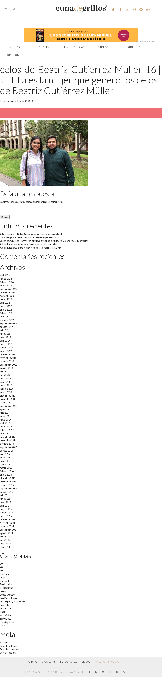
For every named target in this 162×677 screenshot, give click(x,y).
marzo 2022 (6, 306)
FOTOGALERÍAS (68, 662)
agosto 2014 (6, 533)
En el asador (6, 584)
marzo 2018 (6, 385)
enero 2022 (6, 309)
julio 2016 (5, 454)
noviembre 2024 (8, 296)
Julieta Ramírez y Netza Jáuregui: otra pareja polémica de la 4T (31, 234)
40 (1, 567)
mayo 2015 (5, 502)
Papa (2, 611)
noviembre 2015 (8, 481)
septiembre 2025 (8, 289)
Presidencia (131, 47)
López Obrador (8, 594)
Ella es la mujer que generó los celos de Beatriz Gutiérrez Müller (79, 85)
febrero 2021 (7, 313)
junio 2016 (5, 457)
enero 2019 (6, 351)
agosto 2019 (6, 327)
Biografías (42, 47)
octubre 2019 (7, 320)
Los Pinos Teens (8, 598)
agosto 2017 (6, 409)
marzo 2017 (6, 426)
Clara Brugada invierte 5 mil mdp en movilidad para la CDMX (29, 237)
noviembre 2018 (8, 357)
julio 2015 (5, 495)
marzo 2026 (6, 278)
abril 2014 (5, 547)
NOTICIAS (5, 608)
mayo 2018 (5, 378)
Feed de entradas (9, 646)
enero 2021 (6, 316)
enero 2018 (6, 392)
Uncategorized (7, 622)
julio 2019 (5, 330)
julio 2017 (5, 412)
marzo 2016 (6, 467)
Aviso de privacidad (107, 662)
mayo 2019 (5, 337)
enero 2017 (6, 433)
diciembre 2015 (7, 478)
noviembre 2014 (8, 522)
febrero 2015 (7, 512)
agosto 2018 (6, 368)
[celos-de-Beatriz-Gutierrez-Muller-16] (44, 185)
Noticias (13, 47)
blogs (3, 577)
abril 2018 (5, 382)
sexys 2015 (5, 618)
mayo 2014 (5, 543)
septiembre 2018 (8, 364)
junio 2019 (5, 333)
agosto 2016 (6, 450)
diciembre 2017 (7, 395)
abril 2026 (5, 275)
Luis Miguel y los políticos (13, 601)
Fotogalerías (74, 47)
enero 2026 (6, 285)
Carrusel (4, 581)
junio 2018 (5, 375)
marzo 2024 (6, 299)
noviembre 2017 (8, 399)
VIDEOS (86, 662)
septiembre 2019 (8, 323)
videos (3, 625)
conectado (28, 201)
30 (1, 563)
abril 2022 (5, 302)
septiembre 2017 (8, 406)
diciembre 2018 (7, 354)
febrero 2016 (7, 471)
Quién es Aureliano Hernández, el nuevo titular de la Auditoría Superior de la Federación (44, 241)
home (3, 591)
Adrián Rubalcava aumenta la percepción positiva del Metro (29, 244)
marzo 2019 (6, 344)
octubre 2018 (7, 361)
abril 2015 (5, 505)
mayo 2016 (5, 461)
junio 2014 (5, 540)
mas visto (4, 605)
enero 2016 (6, 474)
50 (1, 570)
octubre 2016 (7, 443)
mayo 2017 (5, 419)
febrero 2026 (7, 282)
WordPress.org (8, 652)
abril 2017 (5, 423)
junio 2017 (5, 416)
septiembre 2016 (8, 447)
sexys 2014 (5, 615)
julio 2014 (5, 536)
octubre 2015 (7, 485)
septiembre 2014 (8, 529)
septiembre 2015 (8, 488)
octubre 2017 (7, 402)
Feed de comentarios (10, 649)
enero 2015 (6, 516)
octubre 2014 (7, 526)
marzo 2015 (6, 509)
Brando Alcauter (8, 101)
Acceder (4, 642)
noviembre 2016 (8, 440)
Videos (103, 47)
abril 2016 (5, 464)
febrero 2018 (7, 388)
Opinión (13, 55)
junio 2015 (5, 498)
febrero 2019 (7, 347)
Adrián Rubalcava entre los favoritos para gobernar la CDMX (30, 247)
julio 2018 (5, 371)
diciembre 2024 (7, 292)
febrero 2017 (7, 430)
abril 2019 (5, 340)
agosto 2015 (6, 492)
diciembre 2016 (7, 437)
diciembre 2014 (7, 519)
